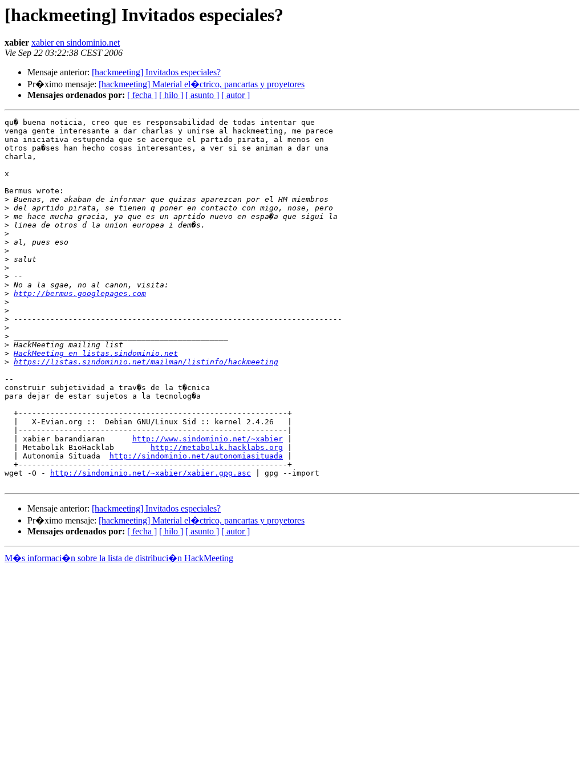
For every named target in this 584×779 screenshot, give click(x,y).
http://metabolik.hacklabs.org (217, 447)
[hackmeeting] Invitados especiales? (156, 72)
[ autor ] (235, 95)
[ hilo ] (171, 95)
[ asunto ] (202, 95)
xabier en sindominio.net (75, 42)
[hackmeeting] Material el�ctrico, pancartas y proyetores (202, 84)
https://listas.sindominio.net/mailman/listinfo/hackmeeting (146, 362)
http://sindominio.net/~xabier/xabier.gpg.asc (150, 473)
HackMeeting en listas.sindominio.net (96, 353)
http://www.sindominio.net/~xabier (207, 439)
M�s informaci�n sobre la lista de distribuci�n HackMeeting (119, 558)
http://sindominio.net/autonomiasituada (196, 456)
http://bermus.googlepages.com (80, 293)
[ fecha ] (142, 95)
